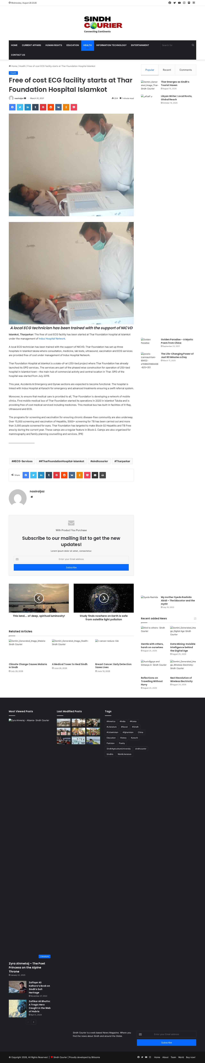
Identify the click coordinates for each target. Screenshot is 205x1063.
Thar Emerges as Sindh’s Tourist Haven (175, 83)
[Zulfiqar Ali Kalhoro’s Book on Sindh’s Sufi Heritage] (17, 987)
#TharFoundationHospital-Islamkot (62, 461)
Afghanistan (128, 732)
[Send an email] (25, 98)
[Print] (102, 475)
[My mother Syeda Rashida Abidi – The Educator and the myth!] (150, 602)
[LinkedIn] (28, 107)
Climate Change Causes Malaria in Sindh (28, 666)
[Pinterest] (43, 107)
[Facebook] (12, 107)
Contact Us (18, 55)
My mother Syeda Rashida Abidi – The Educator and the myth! (178, 601)
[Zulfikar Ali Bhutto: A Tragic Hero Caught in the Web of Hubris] (17, 1008)
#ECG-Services (23, 461)
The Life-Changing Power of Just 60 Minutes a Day (177, 355)
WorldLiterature (124, 754)
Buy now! (190, 1057)
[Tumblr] (35, 107)
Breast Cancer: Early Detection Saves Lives (113, 666)
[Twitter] (20, 107)
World (181, 1057)
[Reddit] (51, 107)
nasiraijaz (19, 98)
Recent (167, 69)
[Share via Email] (95, 475)
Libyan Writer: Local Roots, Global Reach (176, 98)
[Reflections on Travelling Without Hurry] (154, 667)
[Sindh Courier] (102, 23)
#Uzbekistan (112, 732)
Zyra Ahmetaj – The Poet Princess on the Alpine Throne (27, 967)
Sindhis (110, 754)
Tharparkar (123, 461)
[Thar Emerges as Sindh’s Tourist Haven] (150, 86)
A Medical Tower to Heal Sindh (69, 664)
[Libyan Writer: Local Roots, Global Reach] (150, 215)
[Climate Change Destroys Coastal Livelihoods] (63, 722)
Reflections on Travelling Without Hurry (152, 681)
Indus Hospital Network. (52, 338)
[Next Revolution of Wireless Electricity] (183, 667)
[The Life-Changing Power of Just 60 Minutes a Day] (150, 472)
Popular (149, 69)
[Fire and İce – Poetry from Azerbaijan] (93, 722)
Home (14, 45)
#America (111, 721)
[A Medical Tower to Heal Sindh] (71, 650)
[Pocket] (74, 107)
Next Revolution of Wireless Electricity (181, 679)
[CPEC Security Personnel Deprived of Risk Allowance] (63, 731)
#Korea (133, 721)
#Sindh (135, 727)
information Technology (111, 45)
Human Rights (53, 45)
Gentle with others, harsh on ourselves (152, 645)
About (165, 1057)
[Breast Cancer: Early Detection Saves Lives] (114, 650)
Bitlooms (95, 1057)
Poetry (122, 743)
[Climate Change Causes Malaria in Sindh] (28, 650)
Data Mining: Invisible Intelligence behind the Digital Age (182, 647)
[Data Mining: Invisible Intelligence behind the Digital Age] (183, 633)
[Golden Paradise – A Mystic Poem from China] (150, 344)
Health (87, 45)
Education (72, 45)
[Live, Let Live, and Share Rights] (93, 731)
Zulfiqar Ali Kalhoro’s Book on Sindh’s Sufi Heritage (39, 987)
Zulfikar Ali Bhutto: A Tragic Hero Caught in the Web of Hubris (40, 1006)
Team (173, 1057)
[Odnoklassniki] (66, 107)
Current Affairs (31, 45)
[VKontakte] (58, 107)
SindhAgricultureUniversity (119, 748)
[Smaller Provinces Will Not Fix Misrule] (78, 722)
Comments (186, 69)
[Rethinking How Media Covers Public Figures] (63, 740)
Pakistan (111, 743)
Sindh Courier (60, 1057)
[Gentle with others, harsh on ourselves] (154, 633)
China (140, 732)
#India (122, 721)
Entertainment (140, 45)
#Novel (124, 727)
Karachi (134, 738)
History (123, 738)
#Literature (112, 727)
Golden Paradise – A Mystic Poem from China (177, 341)
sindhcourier (100, 461)
